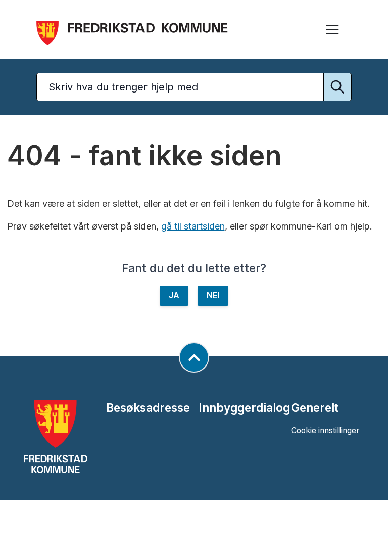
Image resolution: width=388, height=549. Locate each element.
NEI (213, 295)
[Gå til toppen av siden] (194, 357)
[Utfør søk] (337, 87)
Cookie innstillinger (325, 430)
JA (174, 295)
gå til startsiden (193, 226)
